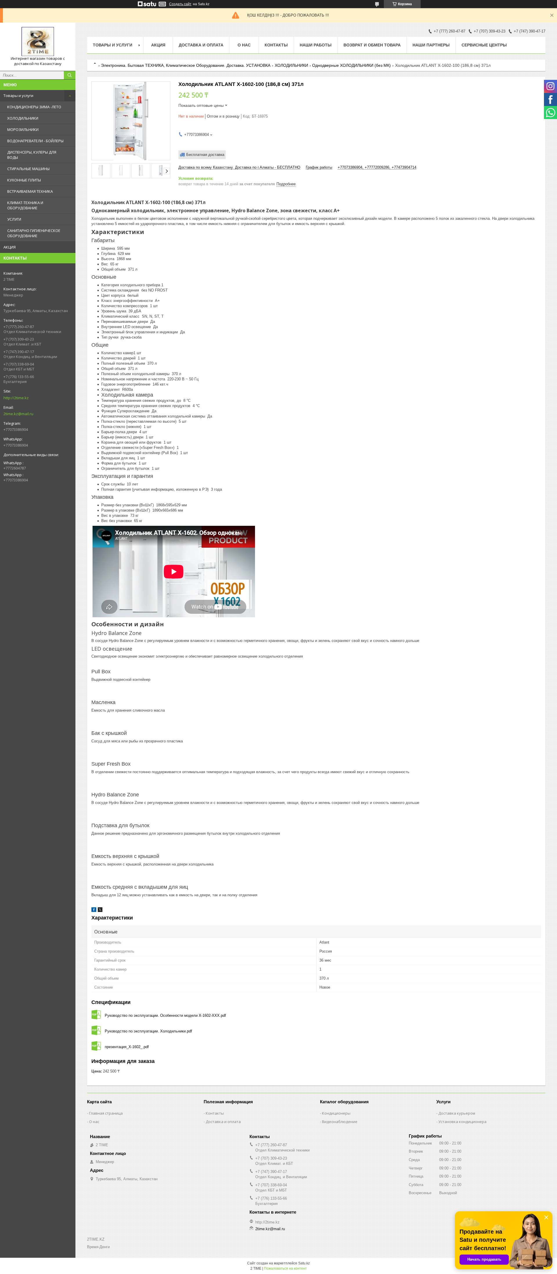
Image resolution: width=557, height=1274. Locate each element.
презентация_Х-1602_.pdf (127, 1047)
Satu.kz (304, 1263)
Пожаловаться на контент (285, 1268)
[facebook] (93, 910)
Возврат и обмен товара (372, 45)
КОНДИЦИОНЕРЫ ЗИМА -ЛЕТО (34, 106)
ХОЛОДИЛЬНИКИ (22, 118)
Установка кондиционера (462, 1121)
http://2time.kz (16, 397)
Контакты (276, 45)
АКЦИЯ (9, 247)
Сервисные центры (484, 45)
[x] (100, 910)
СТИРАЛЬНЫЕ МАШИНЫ (28, 168)
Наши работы (316, 45)
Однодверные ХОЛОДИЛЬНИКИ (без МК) (351, 65)
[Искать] (69, 75)
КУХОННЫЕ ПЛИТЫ (24, 180)
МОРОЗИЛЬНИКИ (23, 129)
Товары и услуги (18, 95)
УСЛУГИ (14, 219)
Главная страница (106, 1113)
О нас (244, 45)
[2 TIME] (37, 41)
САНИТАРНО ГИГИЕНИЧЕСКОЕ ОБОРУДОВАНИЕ (33, 233)
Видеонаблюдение (339, 1121)
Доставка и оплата (201, 45)
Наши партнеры (431, 45)
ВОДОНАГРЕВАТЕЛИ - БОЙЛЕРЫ (35, 140)
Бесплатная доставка (205, 154)
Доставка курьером (456, 1113)
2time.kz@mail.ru (18, 413)
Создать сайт (180, 4)
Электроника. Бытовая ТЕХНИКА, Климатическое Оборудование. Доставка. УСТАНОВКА (185, 65)
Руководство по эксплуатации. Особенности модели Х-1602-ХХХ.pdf (165, 1015)
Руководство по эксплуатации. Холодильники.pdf (148, 1031)
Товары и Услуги (112, 45)
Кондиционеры (336, 1113)
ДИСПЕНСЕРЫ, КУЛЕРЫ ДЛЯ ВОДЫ (31, 155)
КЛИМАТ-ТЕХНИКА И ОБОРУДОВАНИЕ (25, 205)
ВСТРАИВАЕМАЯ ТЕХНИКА (30, 191)
